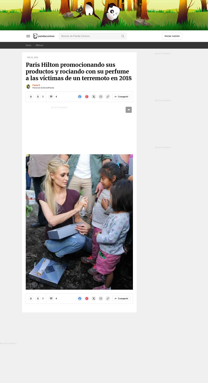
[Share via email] (100, 96)
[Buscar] (122, 36)
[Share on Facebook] (79, 96)
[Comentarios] (51, 96)
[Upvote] (30, 96)
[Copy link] (107, 96)
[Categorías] (28, 36)
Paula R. (36, 85)
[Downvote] (38, 96)
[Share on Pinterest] (86, 96)
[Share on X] (93, 96)
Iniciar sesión (172, 36)
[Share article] (129, 110)
